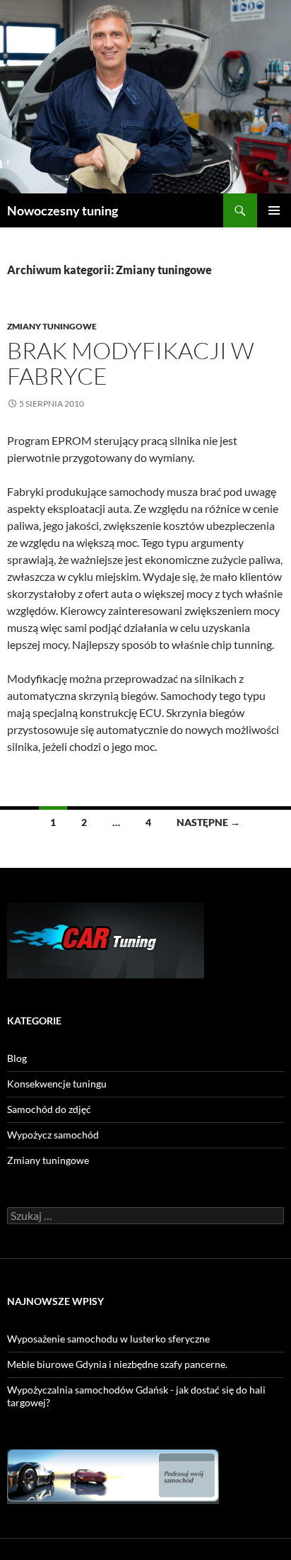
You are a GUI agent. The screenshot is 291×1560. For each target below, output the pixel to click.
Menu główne (274, 210)
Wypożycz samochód (53, 1135)
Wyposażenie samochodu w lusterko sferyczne (108, 1339)
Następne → (208, 822)
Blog (17, 1058)
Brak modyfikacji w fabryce (130, 363)
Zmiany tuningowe (52, 326)
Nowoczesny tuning (62, 210)
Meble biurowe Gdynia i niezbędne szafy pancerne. (117, 1364)
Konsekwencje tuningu (57, 1084)
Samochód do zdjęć (49, 1109)
